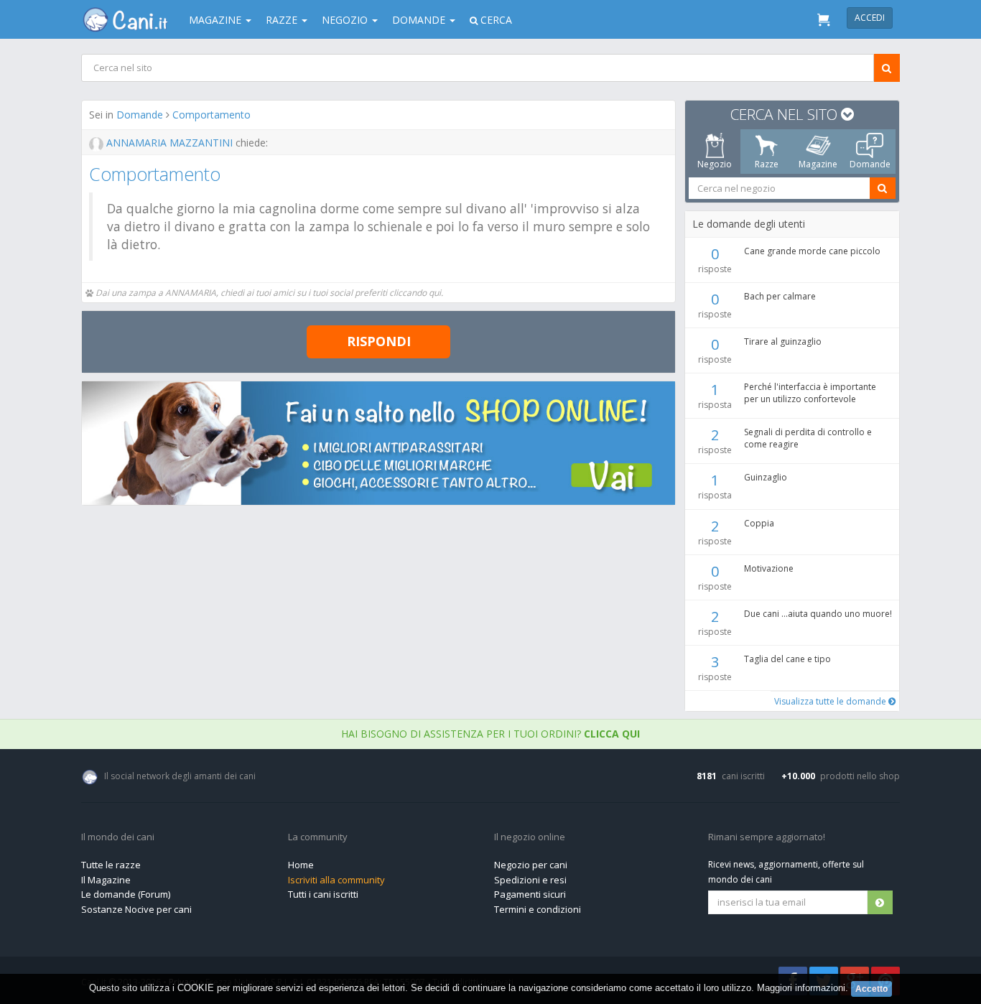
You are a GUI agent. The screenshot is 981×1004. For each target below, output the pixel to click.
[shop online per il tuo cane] (378, 443)
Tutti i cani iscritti (323, 894)
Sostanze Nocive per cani (136, 909)
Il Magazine (106, 879)
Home (301, 864)
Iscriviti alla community (336, 879)
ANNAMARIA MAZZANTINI (169, 142)
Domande (139, 114)
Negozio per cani (530, 864)
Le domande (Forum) (125, 894)
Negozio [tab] (714, 164)
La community (318, 837)
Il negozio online (529, 837)
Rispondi (379, 341)
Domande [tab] (870, 164)
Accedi (870, 17)
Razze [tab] (766, 164)
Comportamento (211, 114)
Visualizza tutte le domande (831, 701)
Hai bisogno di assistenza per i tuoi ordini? (490, 733)
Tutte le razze (111, 864)
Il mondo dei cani (117, 837)
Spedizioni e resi (530, 879)
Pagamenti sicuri (530, 894)
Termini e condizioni (537, 909)
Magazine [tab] (818, 164)
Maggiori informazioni (801, 987)
